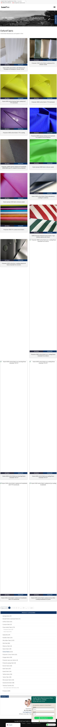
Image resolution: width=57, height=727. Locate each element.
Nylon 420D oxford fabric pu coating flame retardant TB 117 (43, 476)
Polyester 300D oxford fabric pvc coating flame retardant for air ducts (43, 355)
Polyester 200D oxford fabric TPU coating (14, 132)
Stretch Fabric (6, 665)
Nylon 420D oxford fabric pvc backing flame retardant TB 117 (13, 476)
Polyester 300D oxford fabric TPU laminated (43, 102)
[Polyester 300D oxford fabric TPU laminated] (43, 97)
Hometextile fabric (7, 682)
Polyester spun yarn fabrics (9, 660)
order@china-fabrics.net (19, 2)
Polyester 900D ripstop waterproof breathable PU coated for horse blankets (43, 136)
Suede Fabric (6, 671)
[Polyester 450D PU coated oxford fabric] (13, 224)
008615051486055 (6, 2)
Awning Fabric (6, 616)
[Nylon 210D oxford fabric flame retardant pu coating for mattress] (43, 192)
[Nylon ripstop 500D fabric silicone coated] (43, 162)
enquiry (20, 64)
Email (34, 712)
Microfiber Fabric (7, 640)
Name (34, 707)
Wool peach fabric (7, 680)
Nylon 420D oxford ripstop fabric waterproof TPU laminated (14, 102)
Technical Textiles (7, 685)
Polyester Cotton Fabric (9, 654)
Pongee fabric (6, 657)
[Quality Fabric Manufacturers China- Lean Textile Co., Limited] (5, 8)
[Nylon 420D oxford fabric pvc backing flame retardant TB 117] (13, 363)
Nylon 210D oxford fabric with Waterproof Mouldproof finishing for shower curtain (14, 68)
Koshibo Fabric (6, 637)
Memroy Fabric (6, 646)
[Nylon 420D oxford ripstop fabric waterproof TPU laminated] (13, 97)
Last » (31, 607)
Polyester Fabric (7, 629)
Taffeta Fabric (6, 674)
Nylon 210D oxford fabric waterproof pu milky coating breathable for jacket (43, 598)
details (7, 64)
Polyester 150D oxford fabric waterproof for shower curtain (43, 63)
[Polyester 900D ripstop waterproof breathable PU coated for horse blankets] (43, 131)
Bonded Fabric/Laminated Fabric (11, 618)
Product (24, 723)
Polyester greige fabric (8, 663)
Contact (29, 723)
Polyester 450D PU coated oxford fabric (13, 229)
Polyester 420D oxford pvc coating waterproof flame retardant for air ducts (14, 264)
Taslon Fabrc (6, 677)
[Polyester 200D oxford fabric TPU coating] (13, 127)
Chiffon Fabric (6, 621)
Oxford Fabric (6, 651)
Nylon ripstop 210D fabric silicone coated (14, 202)
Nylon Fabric (6, 631)
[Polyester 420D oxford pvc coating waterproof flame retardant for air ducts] (13, 259)
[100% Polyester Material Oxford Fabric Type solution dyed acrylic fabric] (43, 231)
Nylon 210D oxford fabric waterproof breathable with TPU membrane (13, 598)
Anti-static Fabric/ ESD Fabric (10, 687)
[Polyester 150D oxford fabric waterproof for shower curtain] (43, 58)
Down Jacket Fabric (7, 627)
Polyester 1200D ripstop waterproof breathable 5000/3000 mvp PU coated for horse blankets (14, 167)
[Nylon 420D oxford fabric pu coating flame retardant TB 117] (43, 363)
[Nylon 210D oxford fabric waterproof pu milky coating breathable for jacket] (43, 484)
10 (23, 607)
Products (5, 691)
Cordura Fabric (6, 624)
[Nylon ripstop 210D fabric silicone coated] (13, 197)
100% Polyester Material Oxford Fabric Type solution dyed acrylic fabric (43, 236)
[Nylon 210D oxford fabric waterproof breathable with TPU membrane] (13, 484)
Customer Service (36, 723)
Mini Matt (5, 643)
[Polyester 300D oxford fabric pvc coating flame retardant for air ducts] (43, 241)
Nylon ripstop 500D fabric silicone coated (43, 167)
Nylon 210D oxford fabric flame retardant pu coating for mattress (43, 197)
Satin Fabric (6, 668)
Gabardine (5, 634)
